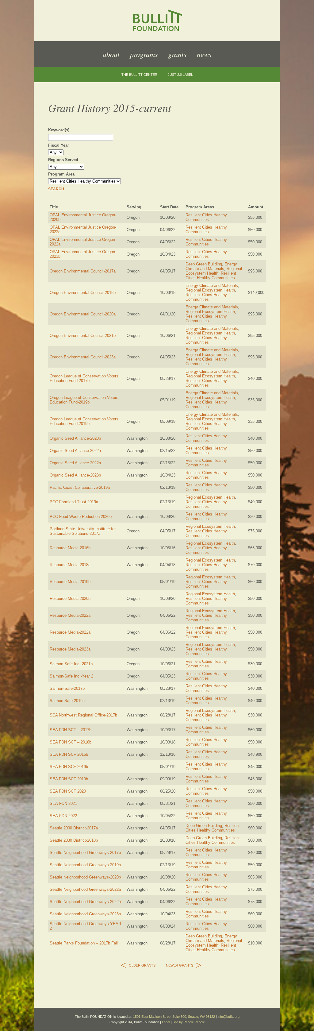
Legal (166, 1022)
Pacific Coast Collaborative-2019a (80, 487)
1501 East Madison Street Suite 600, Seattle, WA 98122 (174, 1016)
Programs (144, 54)
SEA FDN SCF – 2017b (70, 730)
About (111, 54)
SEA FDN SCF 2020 (68, 791)
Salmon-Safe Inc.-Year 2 (71, 676)
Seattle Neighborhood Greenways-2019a (85, 865)
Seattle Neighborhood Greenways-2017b (85, 852)
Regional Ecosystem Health (214, 271)
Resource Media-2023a (70, 649)
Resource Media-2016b (70, 548)
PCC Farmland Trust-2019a (74, 502)
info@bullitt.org (228, 1016)
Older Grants (142, 965)
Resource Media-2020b (70, 598)
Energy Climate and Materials (211, 266)
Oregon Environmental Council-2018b (83, 292)
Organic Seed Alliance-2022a (75, 450)
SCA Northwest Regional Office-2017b (83, 715)
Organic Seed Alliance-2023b (75, 475)
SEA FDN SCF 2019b (69, 766)
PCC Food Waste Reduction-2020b (81, 516)
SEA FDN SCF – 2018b (70, 742)
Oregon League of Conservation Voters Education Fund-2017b (84, 378)
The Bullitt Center (139, 74)
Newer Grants (179, 965)
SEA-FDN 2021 (63, 803)
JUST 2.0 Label (180, 74)
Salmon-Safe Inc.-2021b (71, 664)
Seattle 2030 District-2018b (74, 840)
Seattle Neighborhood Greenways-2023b (85, 914)
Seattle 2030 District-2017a (74, 828)
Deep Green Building (204, 264)
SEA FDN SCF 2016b (69, 754)
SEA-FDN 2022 (63, 815)
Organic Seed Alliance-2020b (75, 438)
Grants (177, 54)
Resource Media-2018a (70, 564)
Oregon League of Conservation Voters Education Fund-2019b (84, 399)
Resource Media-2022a (70, 615)
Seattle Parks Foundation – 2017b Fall (84, 943)
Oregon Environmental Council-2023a (83, 357)
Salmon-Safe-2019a (67, 700)
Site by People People (189, 1022)
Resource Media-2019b (70, 581)
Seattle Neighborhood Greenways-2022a (85, 889)
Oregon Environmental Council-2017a (83, 271)
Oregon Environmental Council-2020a (83, 314)
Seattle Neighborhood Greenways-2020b (85, 877)
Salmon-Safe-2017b (67, 688)
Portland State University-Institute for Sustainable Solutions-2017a (83, 531)
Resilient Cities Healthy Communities (206, 217)
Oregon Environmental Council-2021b (83, 335)
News (204, 54)
